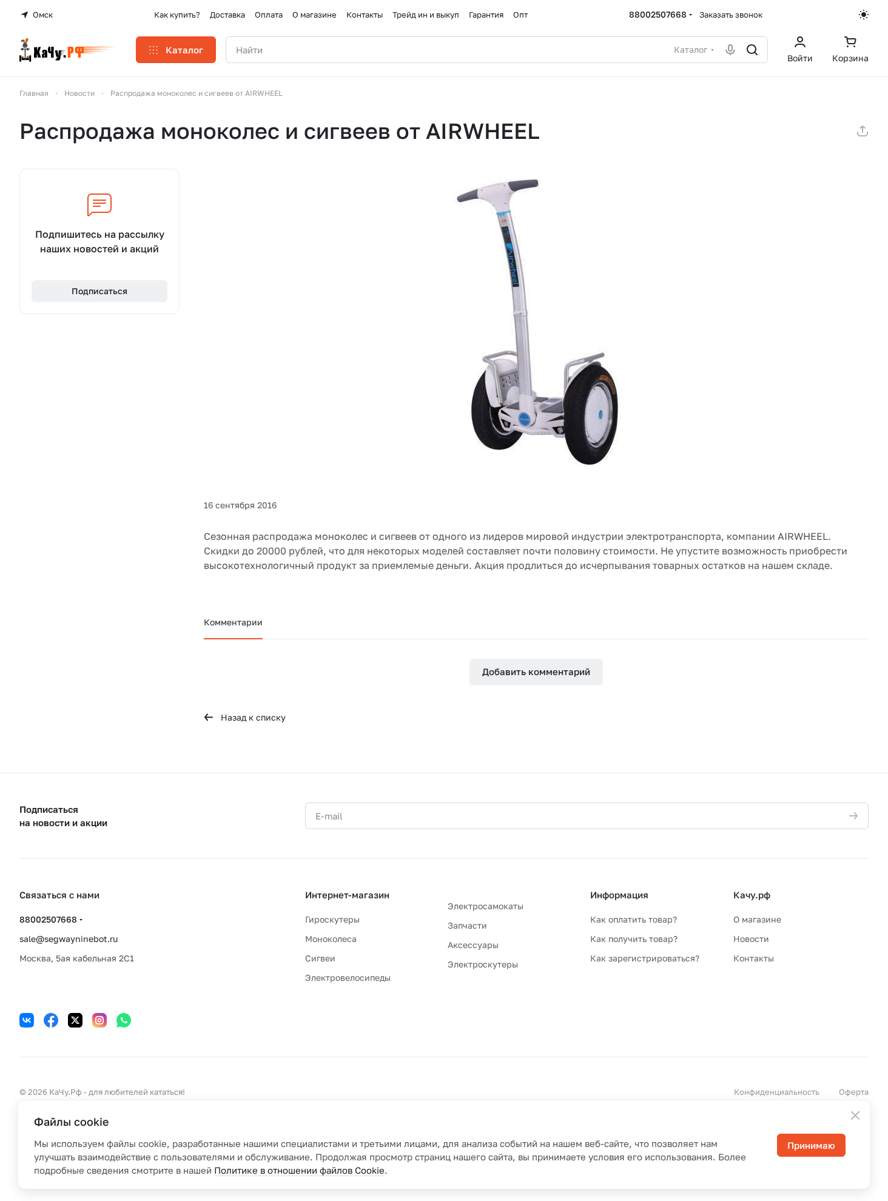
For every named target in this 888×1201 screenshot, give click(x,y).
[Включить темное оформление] (864, 14)
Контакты (753, 958)
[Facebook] (51, 1020)
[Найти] (752, 49)
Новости (751, 939)
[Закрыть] (855, 1115)
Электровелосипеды (348, 977)
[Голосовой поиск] (730, 50)
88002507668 (658, 14)
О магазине (757, 919)
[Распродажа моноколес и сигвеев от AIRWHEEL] (536, 320)
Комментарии (233, 622)
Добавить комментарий (536, 671)
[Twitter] (75, 1020)
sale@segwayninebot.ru (68, 939)
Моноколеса (331, 939)
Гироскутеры (332, 919)
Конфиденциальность (776, 1092)
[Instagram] (99, 1020)
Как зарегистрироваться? (644, 958)
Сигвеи (320, 958)
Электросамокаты (485, 906)
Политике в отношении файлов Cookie (299, 1170)
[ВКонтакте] (26, 1020)
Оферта (854, 1092)
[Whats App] (123, 1020)
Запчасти (467, 925)
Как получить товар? (634, 939)
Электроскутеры (483, 964)
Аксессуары (473, 945)
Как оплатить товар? (633, 919)
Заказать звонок (730, 14)
